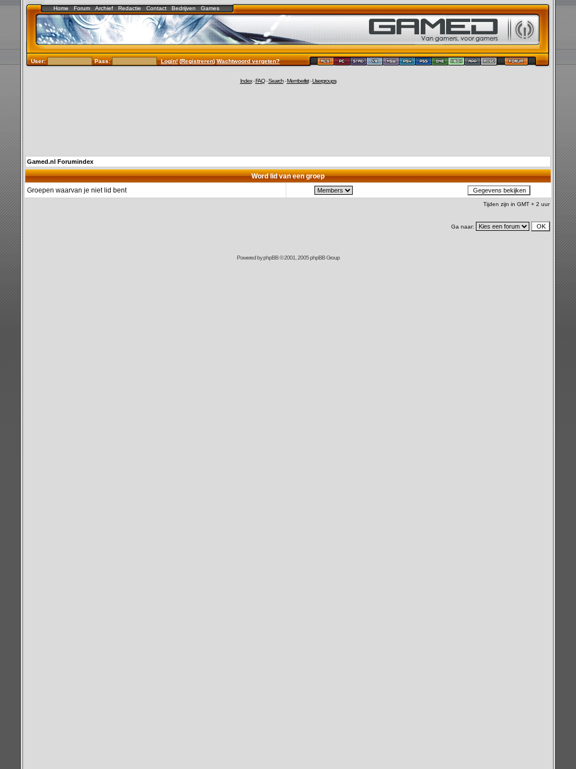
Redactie (129, 8)
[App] (473, 63)
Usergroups (324, 81)
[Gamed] (325, 63)
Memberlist (298, 81)
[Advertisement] (288, 119)
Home (61, 8)
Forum (82, 8)
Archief (104, 8)
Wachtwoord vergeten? (248, 61)
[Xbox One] (440, 63)
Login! (169, 61)
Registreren (197, 61)
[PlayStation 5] (424, 63)
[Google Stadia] (358, 63)
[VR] (375, 63)
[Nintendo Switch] (391, 63)
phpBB (270, 257)
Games (210, 8)
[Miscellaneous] (489, 63)
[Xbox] (456, 63)
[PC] (342, 63)
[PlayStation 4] (407, 63)
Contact (156, 8)
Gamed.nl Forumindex (60, 161)
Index (246, 81)
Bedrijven (184, 8)
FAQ (260, 81)
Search (276, 81)
